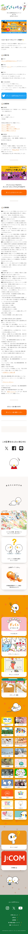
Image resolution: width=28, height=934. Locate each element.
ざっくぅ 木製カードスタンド (8, 130)
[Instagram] (7, 908)
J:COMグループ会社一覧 (9, 372)
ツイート (9, 66)
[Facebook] (14, 448)
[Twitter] (7, 448)
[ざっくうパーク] (14, 7)
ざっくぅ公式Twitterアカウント (9, 60)
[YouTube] (20, 908)
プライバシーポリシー (8, 382)
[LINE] (21, 448)
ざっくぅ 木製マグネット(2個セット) (10, 128)
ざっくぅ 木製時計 (6, 124)
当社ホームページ (11, 391)
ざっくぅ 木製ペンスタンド (8, 126)
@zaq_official (15, 149)
